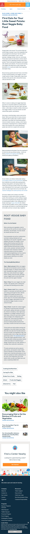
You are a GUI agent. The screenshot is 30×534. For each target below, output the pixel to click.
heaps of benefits (15, 203)
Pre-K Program (5, 516)
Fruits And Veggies (15, 380)
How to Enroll (18, 493)
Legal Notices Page (13, 529)
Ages (11, 9)
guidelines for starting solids (12, 153)
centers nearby (14, 4)
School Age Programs (6, 520)
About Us (3, 490)
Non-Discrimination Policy (21, 497)
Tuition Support (19, 490)
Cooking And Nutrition (10, 368)
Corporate (3, 499)
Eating (19, 376)
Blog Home (5, 13)
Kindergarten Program (6, 518)
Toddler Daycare (5, 511)
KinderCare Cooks (9, 376)
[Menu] (28, 4)
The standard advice (18, 335)
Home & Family (21, 9)
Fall (14, 384)
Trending (3, 9)
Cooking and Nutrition (9, 15)
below (8, 67)
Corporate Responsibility (21, 499)
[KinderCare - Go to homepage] (2, 4)
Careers (3, 497)
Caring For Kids (8, 372)
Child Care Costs (19, 495)
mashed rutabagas (6, 190)
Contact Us (4, 493)
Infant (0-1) (6, 384)
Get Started (15, 464)
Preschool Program (6, 514)
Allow (15, 531)
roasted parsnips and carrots (20, 190)
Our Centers (4, 495)
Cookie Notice (24, 526)
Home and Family (16, 13)
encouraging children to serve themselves (12, 180)
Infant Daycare (5, 509)
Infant (5, 380)
